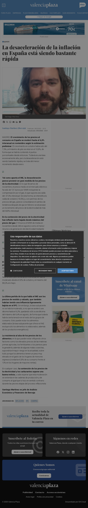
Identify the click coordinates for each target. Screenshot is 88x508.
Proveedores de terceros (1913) (31, 251)
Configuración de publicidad (20, 262)
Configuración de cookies (19, 265)
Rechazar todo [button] (45, 271)
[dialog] (44, 254)
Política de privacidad (36, 265)
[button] (16, 271)
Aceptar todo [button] (68, 271)
